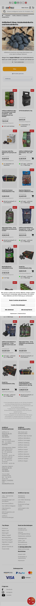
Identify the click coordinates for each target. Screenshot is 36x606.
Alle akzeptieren (26, 310)
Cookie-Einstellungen (18, 305)
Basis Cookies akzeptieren (18, 300)
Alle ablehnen (9, 310)
